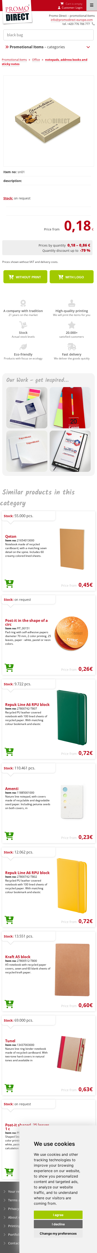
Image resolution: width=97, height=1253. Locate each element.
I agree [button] (58, 1215)
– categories (37, 46)
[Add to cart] (9, 584)
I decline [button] (58, 1224)
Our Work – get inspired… (37, 380)
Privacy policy (18, 1209)
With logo (74, 277)
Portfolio (15, 1234)
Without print (28, 277)
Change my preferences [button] (58, 1233)
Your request (18, 1191)
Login (79, 8)
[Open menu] (91, 5)
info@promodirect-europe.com (72, 20)
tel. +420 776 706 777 (76, 24)
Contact (14, 1243)
